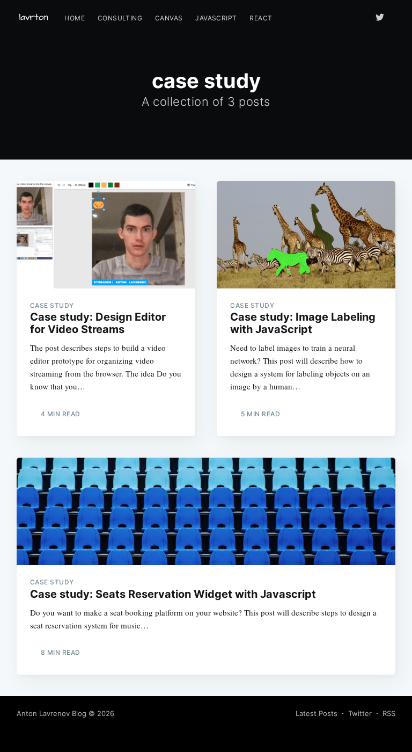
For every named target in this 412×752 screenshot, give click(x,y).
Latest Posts (316, 713)
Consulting (120, 18)
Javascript (216, 18)
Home (74, 18)
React (260, 18)
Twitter (360, 713)
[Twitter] (382, 17)
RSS (388, 713)
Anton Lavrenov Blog (51, 713)
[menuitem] (74, 18)
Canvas (168, 18)
